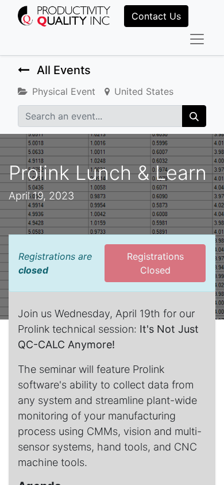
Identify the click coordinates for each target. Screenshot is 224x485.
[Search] (194, 116)
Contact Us (156, 16)
